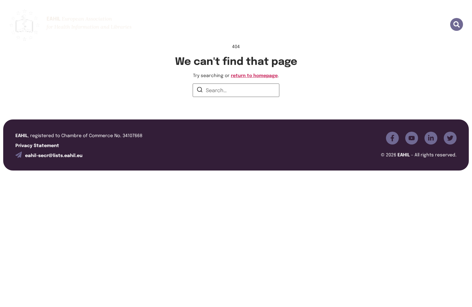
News (394, 25)
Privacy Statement (37, 145)
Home (182, 25)
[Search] (199, 90)
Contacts (425, 25)
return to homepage (254, 75)
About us (213, 25)
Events (298, 25)
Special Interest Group (347, 25)
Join (242, 25)
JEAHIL (269, 25)
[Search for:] (236, 90)
